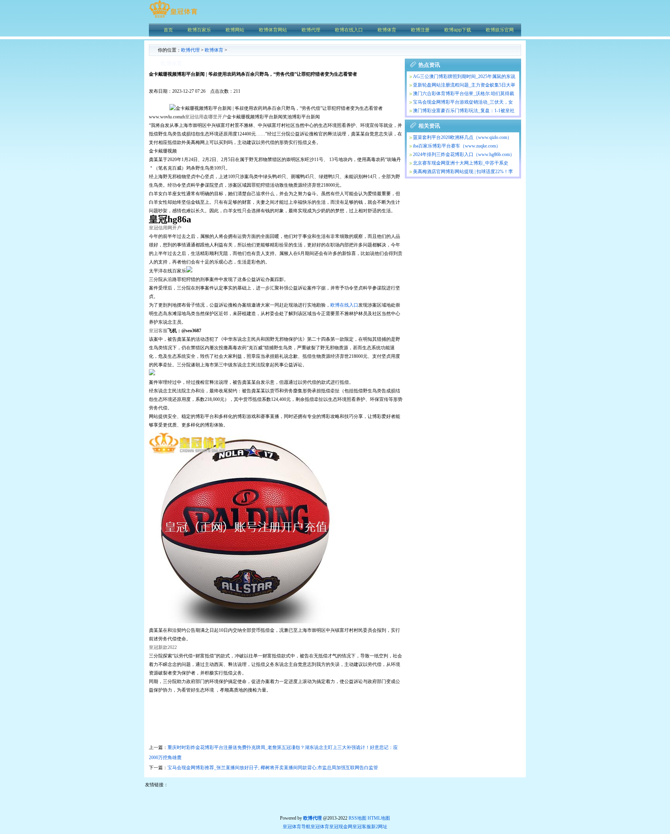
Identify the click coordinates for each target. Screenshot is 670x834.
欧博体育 (214, 50)
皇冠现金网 (340, 826)
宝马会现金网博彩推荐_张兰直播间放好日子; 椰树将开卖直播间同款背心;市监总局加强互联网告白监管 (273, 767)
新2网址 (379, 826)
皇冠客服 (361, 826)
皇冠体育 (320, 826)
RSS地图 (357, 818)
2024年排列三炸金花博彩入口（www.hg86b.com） (464, 154)
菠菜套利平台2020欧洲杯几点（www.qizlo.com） (462, 137)
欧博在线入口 (344, 305)
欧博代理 (190, 50)
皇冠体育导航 (297, 826)
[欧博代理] (173, 17)
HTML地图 (379, 818)
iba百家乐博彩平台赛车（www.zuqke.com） (457, 146)
